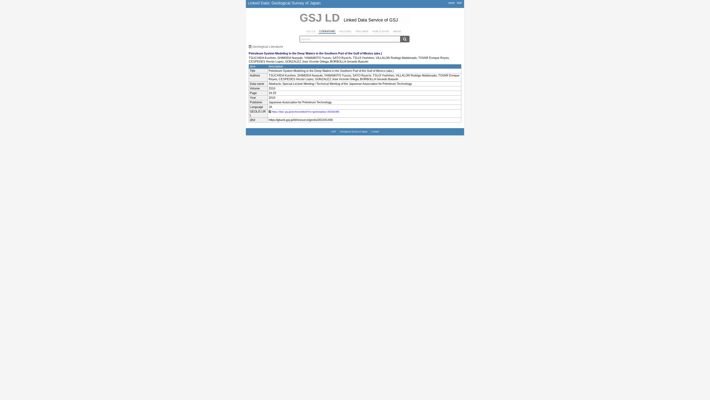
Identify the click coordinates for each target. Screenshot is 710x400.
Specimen (361, 31)
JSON (451, 2)
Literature (327, 31)
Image (397, 31)
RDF (459, 2)
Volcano (345, 31)
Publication (381, 31)
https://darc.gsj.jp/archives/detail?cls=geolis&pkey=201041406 (305, 111)
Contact (375, 131)
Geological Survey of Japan (354, 131)
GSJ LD (311, 31)
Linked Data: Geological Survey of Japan (284, 3)
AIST (333, 131)
